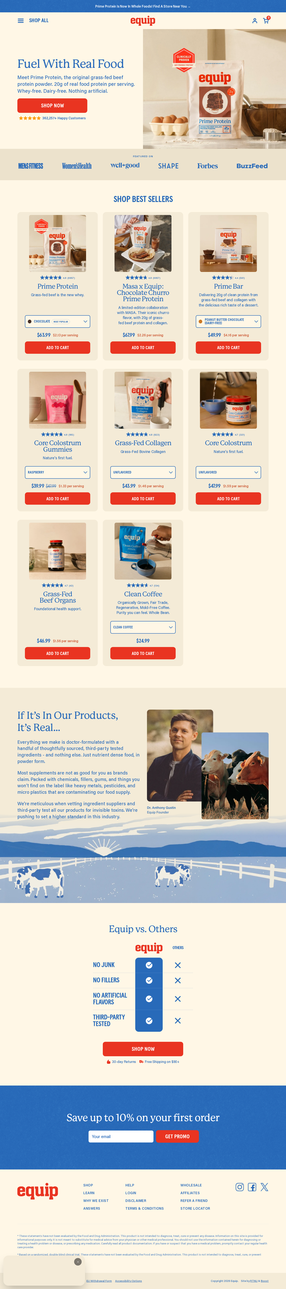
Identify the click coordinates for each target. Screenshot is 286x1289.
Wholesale (191, 1185)
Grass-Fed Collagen (143, 443)
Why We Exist (96, 1200)
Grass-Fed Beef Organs (58, 597)
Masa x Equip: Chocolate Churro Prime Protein (143, 293)
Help (129, 1185)
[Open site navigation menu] (21, 21)
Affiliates (190, 1193)
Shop (88, 1185)
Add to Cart (57, 348)
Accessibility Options (128, 1281)
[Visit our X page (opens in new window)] (264, 1187)
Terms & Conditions (144, 1208)
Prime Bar (228, 286)
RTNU (254, 1281)
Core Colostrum (228, 443)
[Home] (143, 21)
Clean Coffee (143, 594)
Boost (265, 1281)
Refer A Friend (194, 1200)
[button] (78, 1262)
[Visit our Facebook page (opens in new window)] (252, 1187)
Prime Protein (57, 286)
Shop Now (52, 106)
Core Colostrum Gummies (57, 446)
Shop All (38, 20)
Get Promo (177, 1137)
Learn (89, 1193)
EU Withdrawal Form (99, 1281)
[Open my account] (254, 20)
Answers (91, 1208)
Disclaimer (135, 1200)
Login (130, 1193)
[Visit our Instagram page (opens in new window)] (240, 1187)
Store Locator (195, 1208)
